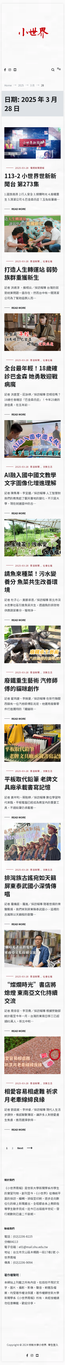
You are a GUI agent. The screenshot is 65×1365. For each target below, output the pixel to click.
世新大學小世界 (37, 1345)
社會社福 (47, 261)
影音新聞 (35, 261)
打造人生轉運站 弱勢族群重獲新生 (31, 273)
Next (20, 1148)
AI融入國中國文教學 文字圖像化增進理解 (30, 479)
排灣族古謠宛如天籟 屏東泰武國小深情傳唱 (30, 885)
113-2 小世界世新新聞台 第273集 (30, 179)
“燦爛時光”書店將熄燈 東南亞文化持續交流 (31, 992)
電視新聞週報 (37, 167)
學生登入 (53, 1345)
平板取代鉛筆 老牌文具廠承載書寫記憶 (31, 783)
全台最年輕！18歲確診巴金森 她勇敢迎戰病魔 (31, 376)
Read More (19, 209)
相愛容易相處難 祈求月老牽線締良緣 (31, 1095)
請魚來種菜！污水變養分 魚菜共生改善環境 (31, 581)
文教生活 (47, 466)
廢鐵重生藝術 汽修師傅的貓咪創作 (31, 684)
